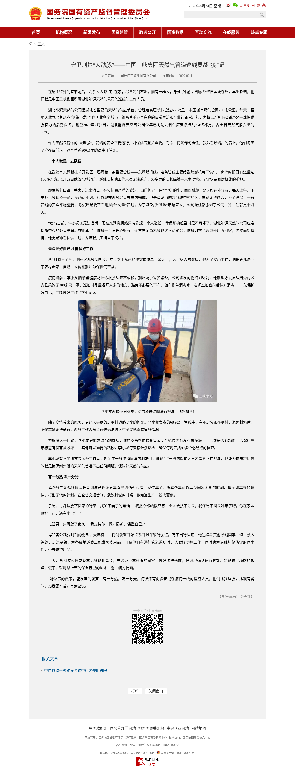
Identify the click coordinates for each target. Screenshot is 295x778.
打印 (135, 691)
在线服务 (231, 32)
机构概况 (64, 32)
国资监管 (119, 32)
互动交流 (203, 32)
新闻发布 (91, 32)
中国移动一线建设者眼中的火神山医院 (75, 670)
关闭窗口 (155, 691)
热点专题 (259, 32)
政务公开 (147, 32)
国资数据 (175, 32)
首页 (36, 32)
